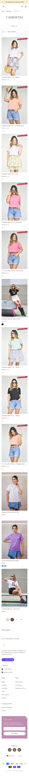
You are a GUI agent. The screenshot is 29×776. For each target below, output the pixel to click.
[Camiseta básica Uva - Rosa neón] (14, 201)
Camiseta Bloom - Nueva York (11, 319)
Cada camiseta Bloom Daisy (10, 560)
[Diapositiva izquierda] (3, 2)
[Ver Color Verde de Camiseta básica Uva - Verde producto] (3, 373)
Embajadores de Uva (20, 688)
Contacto (4, 698)
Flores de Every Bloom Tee (10, 512)
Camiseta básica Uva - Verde (10, 367)
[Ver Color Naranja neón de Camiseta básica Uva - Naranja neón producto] (3, 131)
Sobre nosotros (5, 694)
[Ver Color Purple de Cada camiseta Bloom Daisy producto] (5, 566)
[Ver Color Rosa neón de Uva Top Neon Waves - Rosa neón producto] (3, 276)
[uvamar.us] (8, 6)
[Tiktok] (19, 750)
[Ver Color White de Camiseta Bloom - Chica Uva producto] (3, 614)
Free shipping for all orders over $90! (14, 2)
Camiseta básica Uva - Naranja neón (13, 125)
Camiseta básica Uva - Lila (10, 174)
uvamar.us (9, 770)
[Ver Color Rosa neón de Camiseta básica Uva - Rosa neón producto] (3, 228)
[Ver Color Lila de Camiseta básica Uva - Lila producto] (3, 179)
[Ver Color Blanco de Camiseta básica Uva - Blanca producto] (3, 83)
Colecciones (8, 11)
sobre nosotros (18, 682)
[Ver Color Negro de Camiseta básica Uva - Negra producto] (3, 421)
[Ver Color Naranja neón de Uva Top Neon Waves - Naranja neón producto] (3, 469)
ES (19, 756)
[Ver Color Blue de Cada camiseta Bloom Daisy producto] (3, 566)
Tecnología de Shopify (18, 770)
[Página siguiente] (21, 619)
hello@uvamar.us (8, 672)
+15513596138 (7, 669)
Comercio (4, 685)
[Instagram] (9, 750)
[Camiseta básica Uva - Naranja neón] (14, 105)
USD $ (10, 756)
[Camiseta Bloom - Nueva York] (14, 298)
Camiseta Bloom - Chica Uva (11, 609)
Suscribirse (14, 733)
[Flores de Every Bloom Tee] (14, 491)
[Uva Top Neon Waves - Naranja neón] (14, 443)
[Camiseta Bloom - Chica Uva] (14, 588)
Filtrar (13, 26)
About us (4, 710)
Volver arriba (6, 630)
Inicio (3, 11)
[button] (22, 6)
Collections (4, 688)
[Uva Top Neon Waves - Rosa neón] (14, 250)
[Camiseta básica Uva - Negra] (14, 395)
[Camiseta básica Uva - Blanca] (14, 56)
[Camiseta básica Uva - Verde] (14, 346)
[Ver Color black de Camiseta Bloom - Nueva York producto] (3, 324)
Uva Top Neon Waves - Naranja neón (13, 464)
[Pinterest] (14, 750)
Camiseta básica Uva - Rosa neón (12, 222)
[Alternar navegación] (3, 6)
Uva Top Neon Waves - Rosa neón (12, 270)
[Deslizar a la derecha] (26, 2)
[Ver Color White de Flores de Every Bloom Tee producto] (3, 518)
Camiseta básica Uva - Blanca (11, 77)
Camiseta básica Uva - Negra (10, 415)
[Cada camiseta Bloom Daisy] (14, 540)
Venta (3, 691)
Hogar (3, 682)
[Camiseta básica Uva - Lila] (14, 153)
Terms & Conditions (7, 707)
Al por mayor (18, 685)
